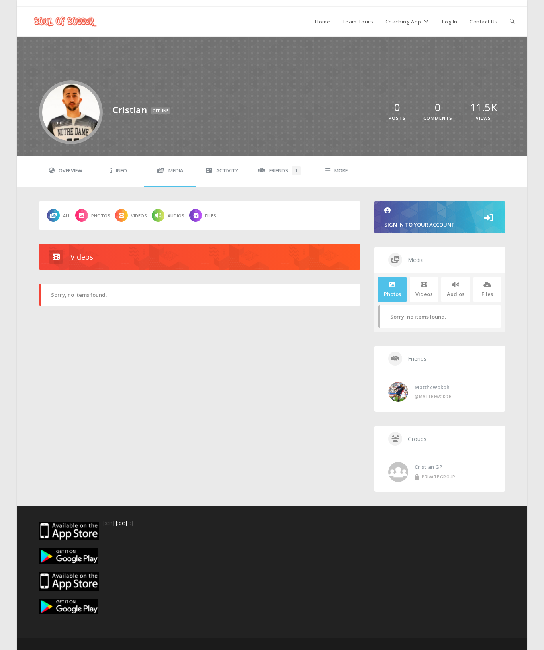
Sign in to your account (419, 224)
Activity (227, 170)
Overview (70, 170)
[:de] (121, 523)
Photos (100, 216)
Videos (139, 216)
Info (121, 170)
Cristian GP (428, 466)
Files (210, 216)
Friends (283, 170)
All (66, 216)
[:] (131, 523)
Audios (176, 216)
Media (175, 170)
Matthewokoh (432, 387)
